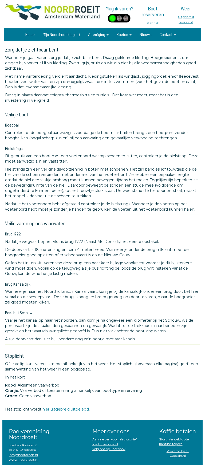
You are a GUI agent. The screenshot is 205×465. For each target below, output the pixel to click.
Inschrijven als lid (105, 444)
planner (153, 23)
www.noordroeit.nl (23, 460)
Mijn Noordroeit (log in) (61, 34)
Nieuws (146, 34)
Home (30, 34)
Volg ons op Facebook (108, 449)
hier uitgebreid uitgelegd (65, 409)
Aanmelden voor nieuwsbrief (114, 439)
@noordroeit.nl (23, 455)
